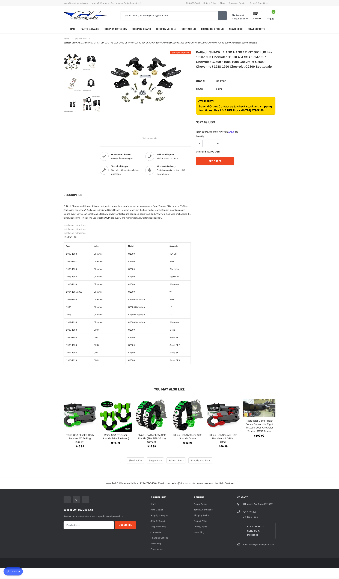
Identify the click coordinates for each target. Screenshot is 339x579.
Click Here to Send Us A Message (255, 531)
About (222, 3)
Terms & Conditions (259, 3)
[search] (222, 15)
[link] (72, 61)
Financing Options (212, 29)
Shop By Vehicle (166, 29)
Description (73, 195)
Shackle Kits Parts (200, 460)
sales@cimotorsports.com (76, 3)
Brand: (200, 80)
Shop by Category (116, 29)
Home (72, 29)
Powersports (256, 29)
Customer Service (237, 3)
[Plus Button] (218, 143)
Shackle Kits (81, 38)
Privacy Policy (200, 526)
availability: (206, 100)
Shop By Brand (141, 29)
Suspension (155, 460)
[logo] (86, 15)
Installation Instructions (74, 225)
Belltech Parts (176, 460)
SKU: (199, 88)
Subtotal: (200, 152)
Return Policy (209, 3)
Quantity (200, 136)
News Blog (236, 29)
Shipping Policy (201, 515)
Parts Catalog (90, 29)
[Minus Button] (199, 143)
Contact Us (189, 29)
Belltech (221, 80)
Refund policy (200, 521)
